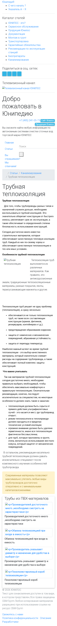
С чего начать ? (17, 5)
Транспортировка (18, 41)
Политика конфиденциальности (20, 618)
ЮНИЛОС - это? (17, 22)
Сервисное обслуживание (23, 26)
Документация (16, 33)
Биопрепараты (16, 56)
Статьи (9, 148)
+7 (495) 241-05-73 (29, 120)
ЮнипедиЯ (8, 1)
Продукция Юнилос (19, 30)
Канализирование (18, 59)
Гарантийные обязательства (24, 44)
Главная (9, 142)
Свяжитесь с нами (12, 614)
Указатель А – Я (17, 9)
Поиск (22, 146)
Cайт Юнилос (47, 121)
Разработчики (10, 621)
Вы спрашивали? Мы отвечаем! (12, 161)
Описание (45, 618)
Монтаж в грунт (17, 37)
